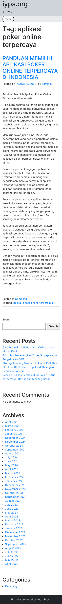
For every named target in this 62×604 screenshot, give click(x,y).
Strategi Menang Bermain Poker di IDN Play (29, 363)
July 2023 (11, 504)
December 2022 (15, 532)
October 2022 (14, 540)
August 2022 (13, 548)
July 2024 (11, 457)
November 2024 (15, 441)
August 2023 (13, 500)
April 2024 (11, 469)
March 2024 (12, 473)
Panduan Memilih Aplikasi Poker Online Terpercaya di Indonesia (30, 67)
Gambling (21, 298)
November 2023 (15, 489)
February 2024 (14, 477)
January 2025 (13, 433)
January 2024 (13, 481)
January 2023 (13, 528)
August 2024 (13, 453)
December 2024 (15, 437)
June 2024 (12, 461)
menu (8, 19)
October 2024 (14, 445)
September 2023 (15, 496)
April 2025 (11, 422)
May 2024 (11, 465)
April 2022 (11, 563)
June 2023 (12, 508)
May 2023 (11, 512)
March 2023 (12, 520)
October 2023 (14, 492)
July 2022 (11, 552)
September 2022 (15, 544)
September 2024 (15, 449)
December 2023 (15, 485)
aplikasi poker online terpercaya (33, 302)
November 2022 (15, 536)
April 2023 (11, 516)
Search (6, 319)
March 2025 (12, 426)
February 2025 (14, 429)
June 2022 (12, 556)
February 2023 (14, 524)
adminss (47, 83)
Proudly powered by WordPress (31, 599)
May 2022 (11, 559)
